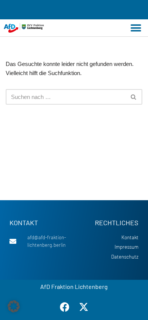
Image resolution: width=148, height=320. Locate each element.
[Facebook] (64, 306)
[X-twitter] (83, 306)
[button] (135, 27)
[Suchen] (133, 97)
